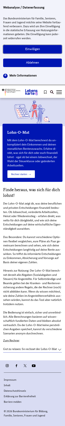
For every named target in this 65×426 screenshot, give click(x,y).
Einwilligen (32, 49)
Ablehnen (32, 62)
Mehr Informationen (23, 75)
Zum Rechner (11, 340)
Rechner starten (19, 174)
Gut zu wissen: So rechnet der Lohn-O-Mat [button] (30, 349)
